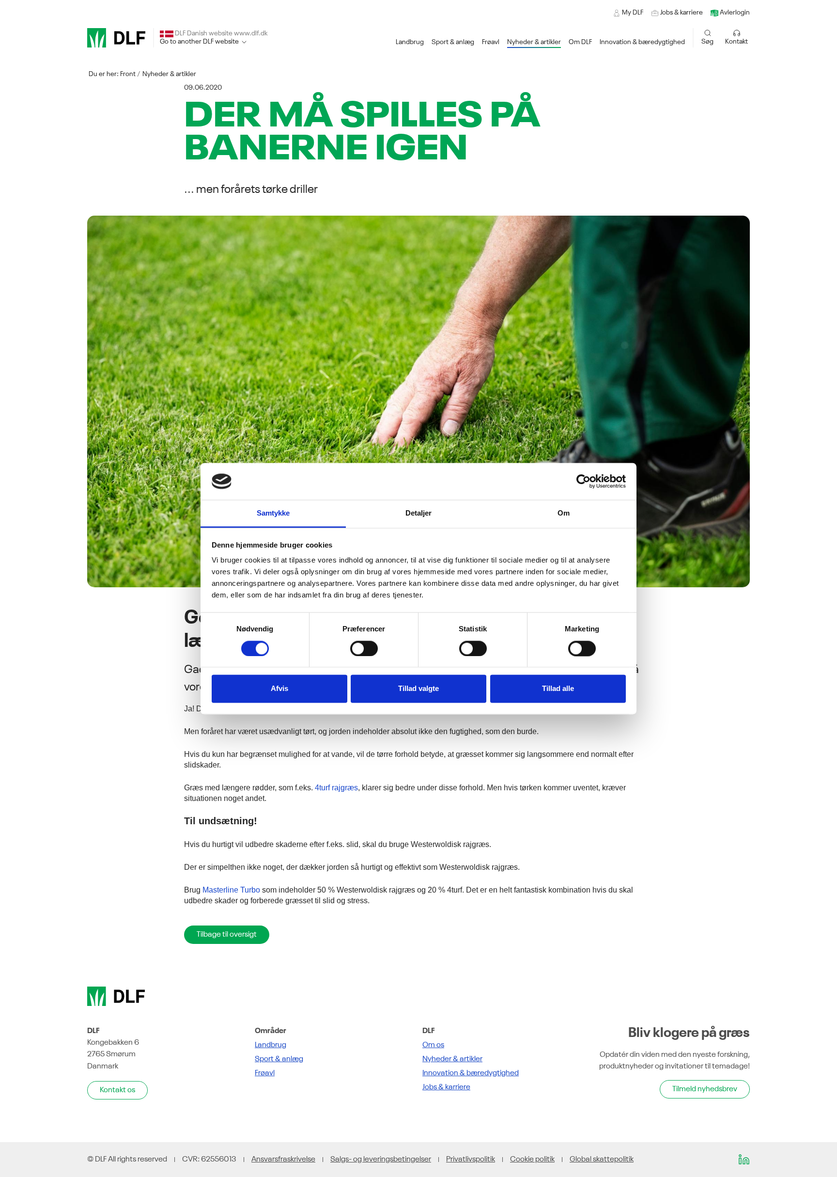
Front (128, 74)
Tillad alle (558, 689)
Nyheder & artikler (169, 74)
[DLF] (116, 37)
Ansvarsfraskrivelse (283, 1159)
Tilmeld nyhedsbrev (704, 1089)
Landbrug (270, 1045)
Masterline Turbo (231, 890)
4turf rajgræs (336, 788)
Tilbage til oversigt (227, 935)
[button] (410, 42)
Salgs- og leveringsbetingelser (380, 1159)
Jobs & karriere (446, 1087)
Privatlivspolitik (470, 1159)
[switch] (364, 648)
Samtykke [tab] (273, 513)
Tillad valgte (418, 689)
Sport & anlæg (279, 1059)
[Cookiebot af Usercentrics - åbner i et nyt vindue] (583, 481)
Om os (433, 1045)
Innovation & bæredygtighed (470, 1073)
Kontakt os (117, 1090)
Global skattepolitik (602, 1159)
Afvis (279, 689)
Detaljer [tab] (418, 513)
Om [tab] (564, 513)
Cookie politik (532, 1159)
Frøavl (265, 1073)
